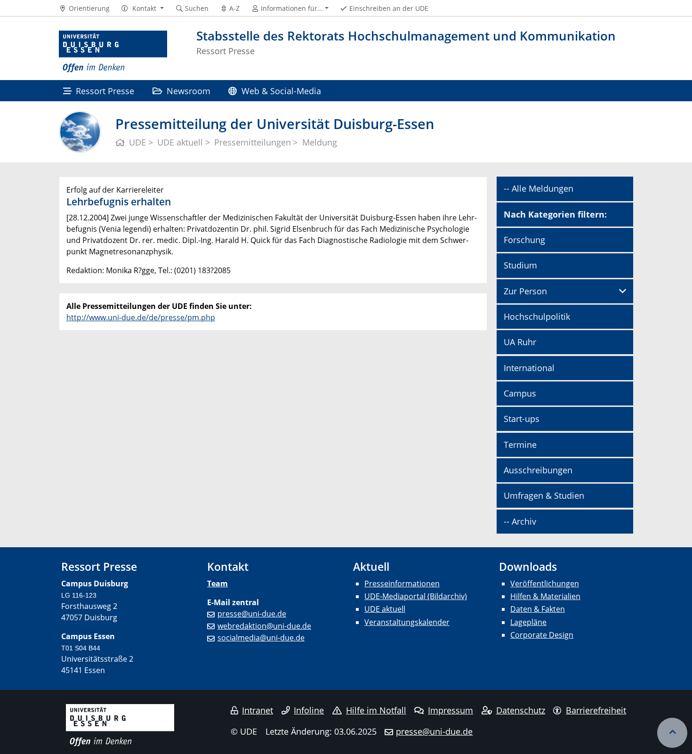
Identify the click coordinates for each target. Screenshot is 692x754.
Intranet (257, 710)
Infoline (309, 710)
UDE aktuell (384, 609)
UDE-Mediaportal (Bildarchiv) (415, 596)
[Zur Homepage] (113, 52)
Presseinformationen (402, 583)
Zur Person (525, 291)
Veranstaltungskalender (407, 622)
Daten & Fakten (537, 609)
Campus (520, 393)
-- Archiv (520, 521)
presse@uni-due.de (251, 613)
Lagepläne (528, 622)
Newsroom (188, 91)
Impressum (450, 710)
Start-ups (521, 418)
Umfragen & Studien (544, 495)
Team (217, 583)
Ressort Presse (105, 91)
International (529, 367)
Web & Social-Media (281, 91)
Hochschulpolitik (537, 316)
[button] (142, 8)
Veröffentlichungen (544, 583)
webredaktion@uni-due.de (264, 626)
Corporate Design (541, 635)
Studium (520, 265)
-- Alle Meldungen (538, 188)
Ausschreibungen (538, 470)
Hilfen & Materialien (545, 596)
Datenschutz (520, 710)
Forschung (524, 239)
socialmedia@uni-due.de (261, 637)
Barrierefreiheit (596, 710)
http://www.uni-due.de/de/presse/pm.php (140, 317)
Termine (520, 444)
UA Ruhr (520, 342)
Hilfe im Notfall (376, 710)
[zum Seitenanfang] (672, 733)
